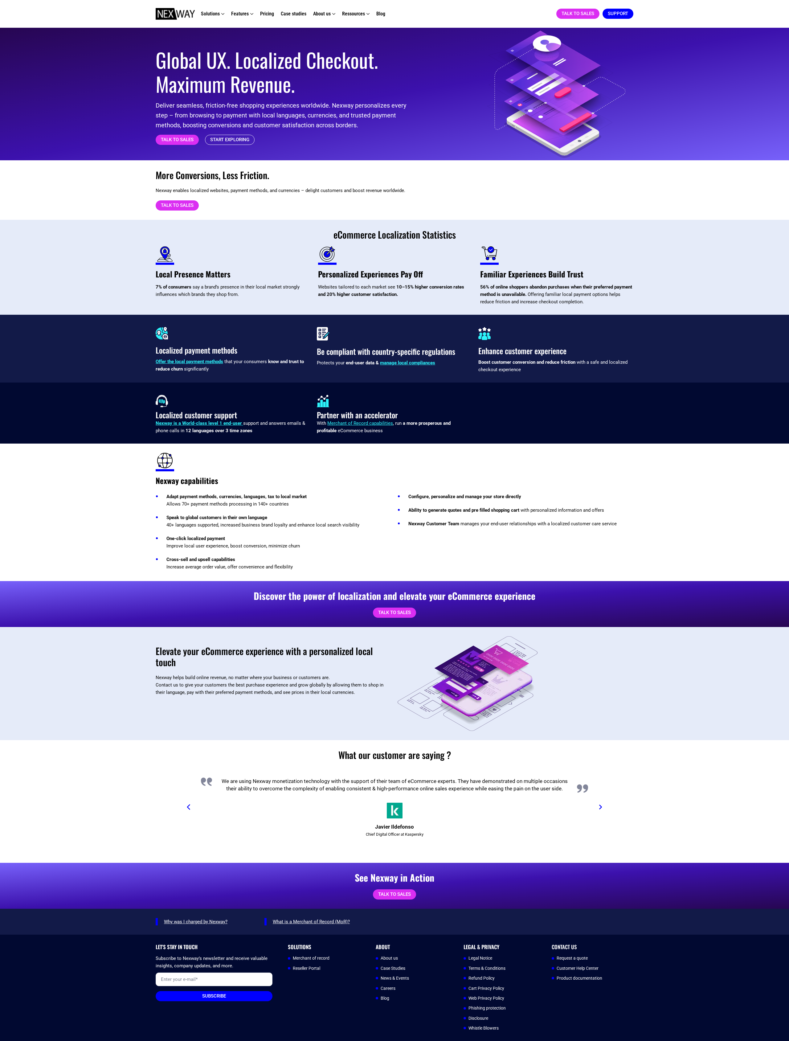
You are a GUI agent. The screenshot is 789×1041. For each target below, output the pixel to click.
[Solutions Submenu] (222, 14)
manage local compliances (407, 363)
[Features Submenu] (251, 14)
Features (240, 14)
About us (322, 14)
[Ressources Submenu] (367, 14)
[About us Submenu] (333, 14)
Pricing (267, 14)
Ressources (353, 14)
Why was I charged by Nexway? (195, 921)
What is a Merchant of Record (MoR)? (311, 921)
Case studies (293, 14)
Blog (380, 14)
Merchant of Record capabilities (360, 423)
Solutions (210, 14)
